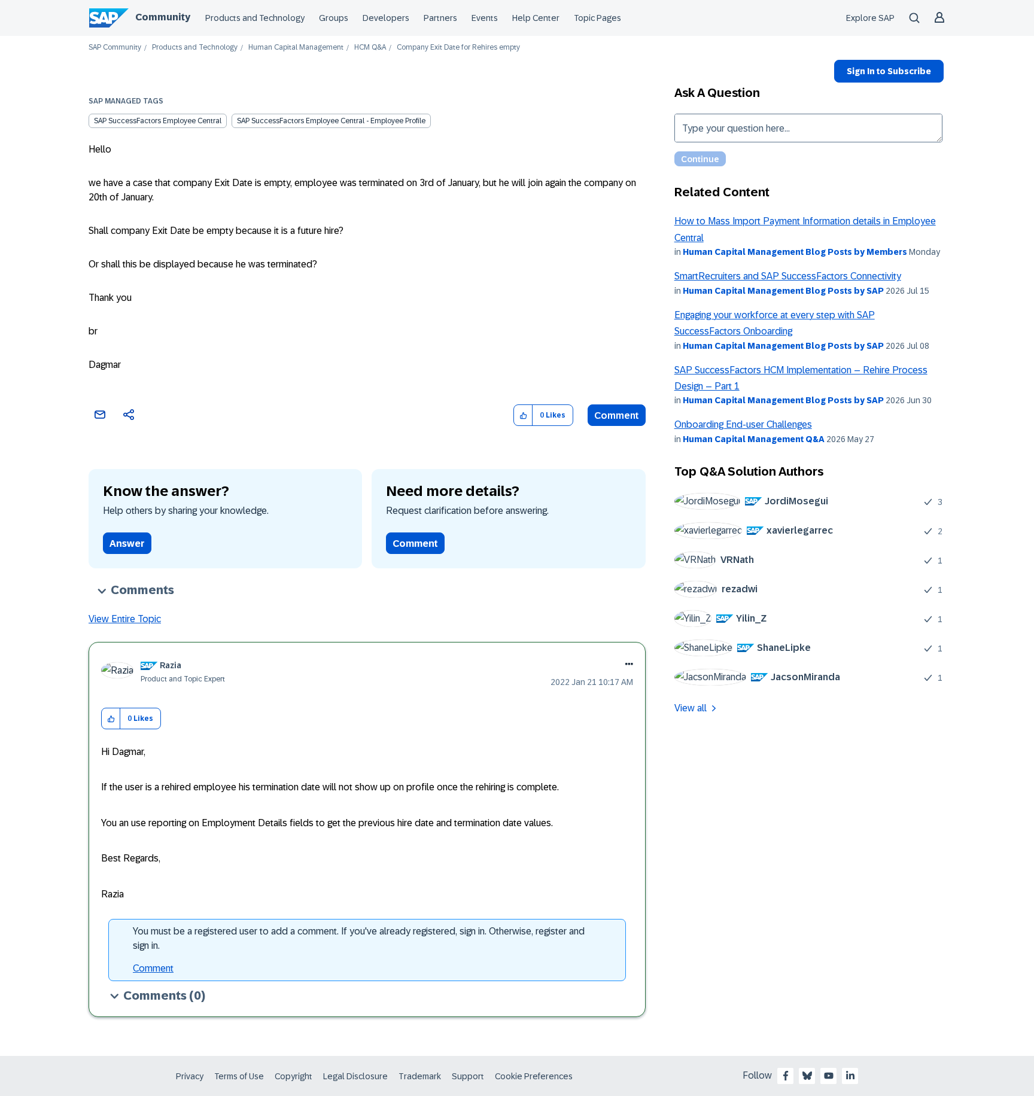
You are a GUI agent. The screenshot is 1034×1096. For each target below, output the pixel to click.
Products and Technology (255, 18)
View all (690, 708)
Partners (440, 18)
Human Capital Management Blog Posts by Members (795, 252)
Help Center (535, 18)
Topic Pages (597, 18)
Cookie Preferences (534, 1076)
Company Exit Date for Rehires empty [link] (458, 47)
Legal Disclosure (355, 1076)
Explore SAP (870, 18)
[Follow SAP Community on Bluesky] (807, 1075)
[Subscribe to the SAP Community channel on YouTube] (829, 1075)
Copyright (293, 1076)
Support (468, 1076)
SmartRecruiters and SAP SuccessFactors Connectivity (787, 276)
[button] (523, 415)
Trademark (420, 1076)
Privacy (189, 1076)
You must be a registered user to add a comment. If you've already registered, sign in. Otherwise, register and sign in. (359, 938)
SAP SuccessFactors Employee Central (157, 121)
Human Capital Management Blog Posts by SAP (783, 291)
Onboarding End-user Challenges (743, 424)
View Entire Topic (125, 619)
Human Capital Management (295, 47)
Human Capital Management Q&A (754, 439)
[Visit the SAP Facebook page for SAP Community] (785, 1075)
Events (485, 18)
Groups (333, 18)
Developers (386, 18)
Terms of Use (239, 1076)
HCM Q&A (370, 47)
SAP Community (115, 47)
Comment (616, 415)
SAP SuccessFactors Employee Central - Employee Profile (331, 121)
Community (162, 17)
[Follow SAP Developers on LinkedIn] (850, 1075)
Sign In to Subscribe (889, 71)
